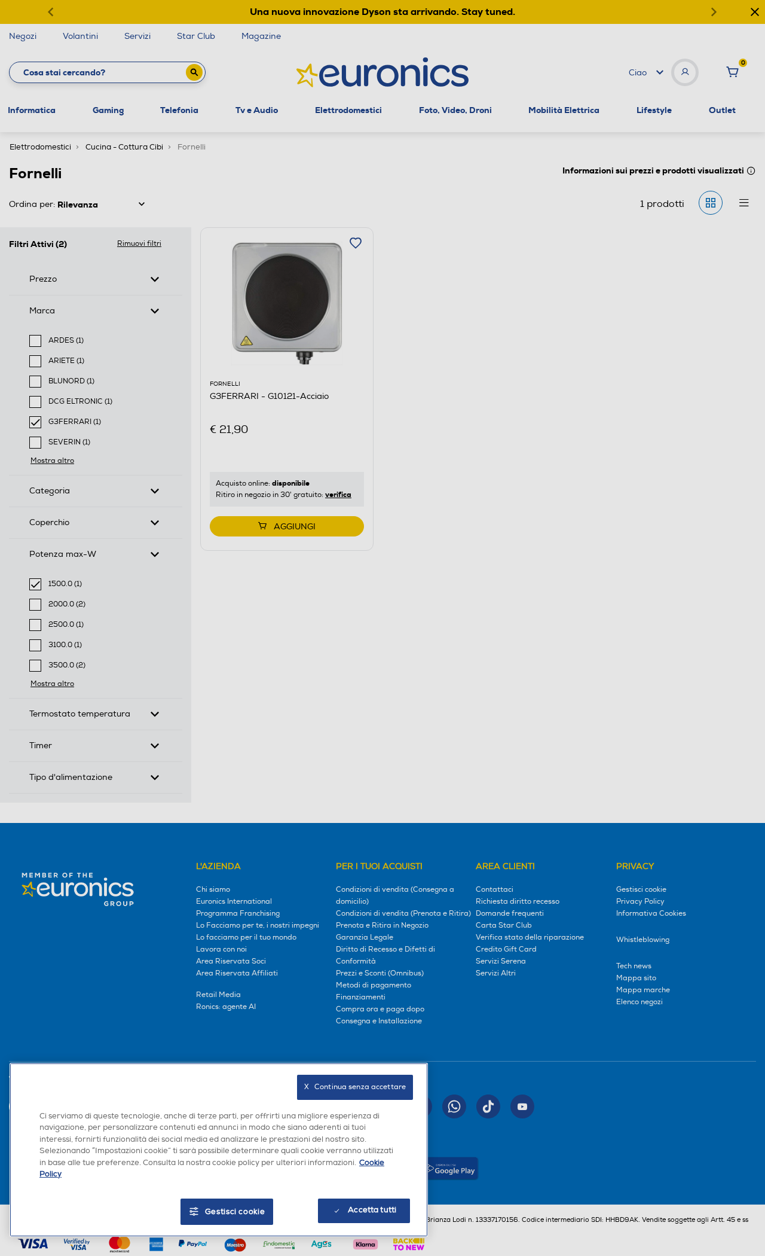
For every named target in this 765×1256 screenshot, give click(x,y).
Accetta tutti (372, 1210)
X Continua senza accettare (355, 1087)
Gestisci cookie (235, 1212)
